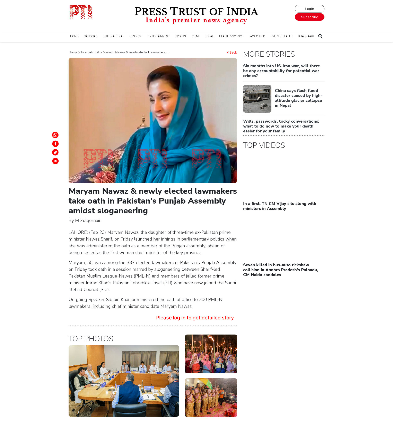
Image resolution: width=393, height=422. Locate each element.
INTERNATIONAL (113, 36)
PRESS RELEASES (281, 36)
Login (309, 9)
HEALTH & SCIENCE (231, 36)
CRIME (196, 36)
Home (73, 52)
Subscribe (309, 17)
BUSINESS (136, 36)
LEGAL (209, 36)
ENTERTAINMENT (159, 36)
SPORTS (180, 36)
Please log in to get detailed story (195, 318)
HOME (74, 36)
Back (233, 52)
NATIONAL (90, 36)
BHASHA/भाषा (306, 36)
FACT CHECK (257, 36)
